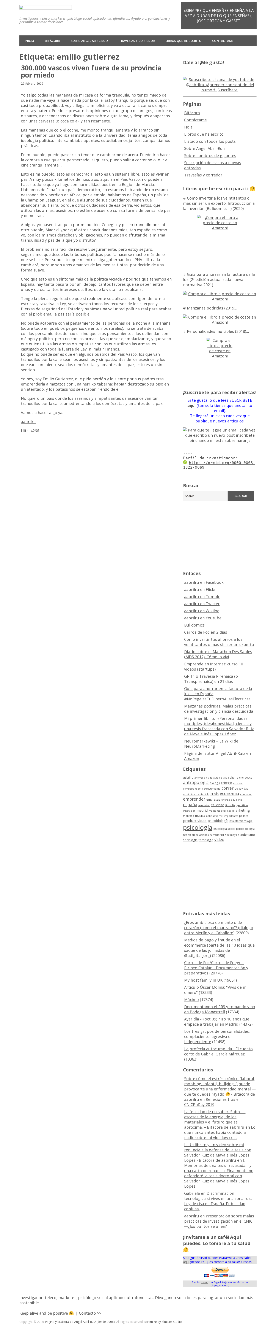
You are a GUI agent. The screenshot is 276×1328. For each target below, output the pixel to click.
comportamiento (193, 788)
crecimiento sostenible (196, 794)
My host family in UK (203, 980)
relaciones (202, 835)
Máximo (191, 999)
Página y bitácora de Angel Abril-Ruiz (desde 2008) (80, 1322)
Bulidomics (194, 625)
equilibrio (236, 799)
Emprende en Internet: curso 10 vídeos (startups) (213, 666)
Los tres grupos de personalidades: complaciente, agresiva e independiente (217, 1036)
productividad (195, 820)
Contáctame (223, 41)
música (200, 816)
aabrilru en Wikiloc (201, 610)
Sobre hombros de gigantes (210, 155)
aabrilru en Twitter (202, 603)
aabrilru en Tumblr (202, 596)
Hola (188, 127)
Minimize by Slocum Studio (163, 1322)
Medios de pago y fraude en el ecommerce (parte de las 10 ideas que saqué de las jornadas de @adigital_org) (219, 947)
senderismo (246, 834)
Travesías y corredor (137, 41)
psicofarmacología (240, 821)
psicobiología (218, 820)
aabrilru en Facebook (204, 582)
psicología (197, 827)
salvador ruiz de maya (223, 835)
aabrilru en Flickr (200, 589)
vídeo (219, 839)
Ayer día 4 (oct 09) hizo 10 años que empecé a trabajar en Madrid (216, 1021)
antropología (196, 782)
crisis (214, 793)
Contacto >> (90, 1313)
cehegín (226, 783)
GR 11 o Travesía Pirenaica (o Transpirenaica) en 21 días (211, 679)
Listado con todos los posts (210, 141)
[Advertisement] (220, 535)
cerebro (238, 783)
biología (215, 783)
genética (242, 805)
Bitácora (52, 41)
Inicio (29, 41)
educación (246, 794)
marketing (241, 810)
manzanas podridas (220, 810)
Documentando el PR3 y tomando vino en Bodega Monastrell (219, 1009)
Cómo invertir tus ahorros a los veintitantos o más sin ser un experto (219, 642)
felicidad (217, 805)
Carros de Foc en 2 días (205, 632)
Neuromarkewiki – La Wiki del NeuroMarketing (211, 743)
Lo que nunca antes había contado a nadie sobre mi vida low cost (220, 1132)
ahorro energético (241, 777)
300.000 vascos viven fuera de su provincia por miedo (91, 71)
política (243, 816)
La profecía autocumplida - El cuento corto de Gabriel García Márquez (218, 1051)
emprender (194, 799)
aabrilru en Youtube (202, 617)
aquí (186, 1262)
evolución (204, 805)
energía (225, 799)
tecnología (206, 840)
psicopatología (245, 829)
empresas (213, 799)
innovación (189, 810)
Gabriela (192, 1193)
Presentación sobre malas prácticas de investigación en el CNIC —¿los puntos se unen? (219, 1221)
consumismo (212, 788)
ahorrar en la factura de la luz (211, 777)
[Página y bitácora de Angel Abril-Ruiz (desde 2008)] (45, 6)
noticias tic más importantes (222, 815)
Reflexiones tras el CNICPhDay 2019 (212, 1102)
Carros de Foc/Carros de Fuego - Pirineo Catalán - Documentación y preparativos (216, 968)
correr (228, 788)
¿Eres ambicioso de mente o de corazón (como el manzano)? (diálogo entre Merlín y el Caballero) (218, 927)
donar (204, 1282)
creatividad (241, 788)
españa (190, 805)
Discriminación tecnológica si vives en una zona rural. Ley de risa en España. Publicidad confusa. (219, 1201)
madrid (202, 810)
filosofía (230, 805)
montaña (188, 816)
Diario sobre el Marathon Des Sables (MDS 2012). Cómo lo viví (218, 654)
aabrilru (28, 421)
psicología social (224, 829)
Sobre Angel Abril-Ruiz (89, 41)
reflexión (189, 835)
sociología (190, 840)
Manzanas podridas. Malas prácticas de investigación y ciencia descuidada (218, 708)
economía (229, 793)
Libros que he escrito (183, 41)
